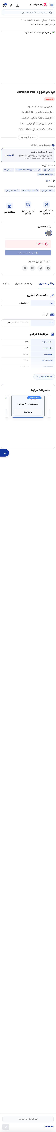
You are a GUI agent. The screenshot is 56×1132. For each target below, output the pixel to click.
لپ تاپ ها (8, 169)
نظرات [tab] (6, 283)
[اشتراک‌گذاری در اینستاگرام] (33, 268)
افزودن (9, 155)
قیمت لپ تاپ (11, 190)
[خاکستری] (48, 233)
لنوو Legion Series (45, 174)
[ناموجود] (5, 1127)
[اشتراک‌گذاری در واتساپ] (40, 268)
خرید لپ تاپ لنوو (28, 190)
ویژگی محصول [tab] (46, 283)
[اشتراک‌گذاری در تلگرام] (48, 268)
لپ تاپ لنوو (48, 169)
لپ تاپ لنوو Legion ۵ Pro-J (27, 404)
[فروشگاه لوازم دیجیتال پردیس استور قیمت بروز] (38, 5)
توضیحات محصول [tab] (24, 283)
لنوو (48, 180)
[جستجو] (50, 12)
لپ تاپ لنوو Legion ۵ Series (35, 20)
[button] (28, 57)
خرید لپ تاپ (46, 190)
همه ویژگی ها (28, 137)
